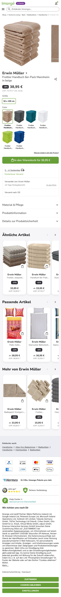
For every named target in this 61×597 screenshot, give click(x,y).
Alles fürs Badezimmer (25, 447)
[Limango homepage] (8, 3)
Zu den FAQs (51, 185)
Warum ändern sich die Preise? (46, 153)
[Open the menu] (3, 9)
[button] (12, 91)
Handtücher (7, 447)
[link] (19, 119)
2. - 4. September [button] (12, 170)
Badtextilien (43, 447)
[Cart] (22, 266)
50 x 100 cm (8, 101)
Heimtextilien (21, 449)
